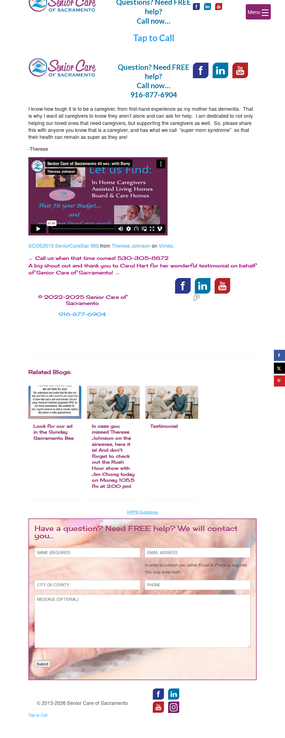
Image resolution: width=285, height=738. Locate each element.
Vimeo (166, 245)
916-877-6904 (153, 94)
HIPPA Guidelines (142, 512)
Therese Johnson (131, 245)
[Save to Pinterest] (279, 381)
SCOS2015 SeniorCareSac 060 (63, 245)
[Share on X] (279, 368)
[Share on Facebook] (279, 355)
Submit (42, 663)
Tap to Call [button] (153, 37)
